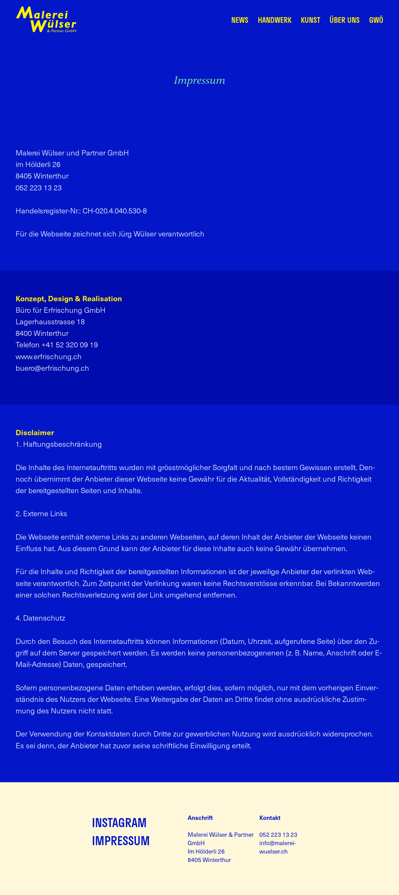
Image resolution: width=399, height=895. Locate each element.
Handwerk (274, 20)
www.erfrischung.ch (49, 356)
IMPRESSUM (121, 840)
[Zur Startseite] (46, 30)
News (239, 20)
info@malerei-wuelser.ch (277, 847)
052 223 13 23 (278, 834)
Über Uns (344, 20)
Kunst (310, 20)
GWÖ (376, 20)
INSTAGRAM (119, 822)
